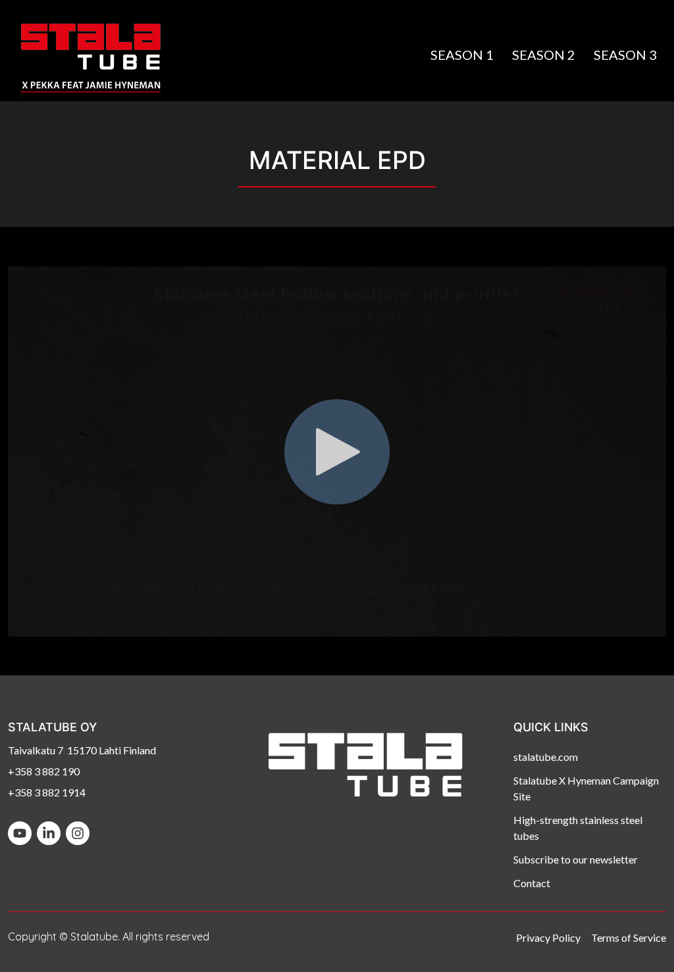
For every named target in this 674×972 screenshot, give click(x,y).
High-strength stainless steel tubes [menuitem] (577, 828)
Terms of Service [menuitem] (628, 937)
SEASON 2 (543, 54)
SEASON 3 (625, 54)
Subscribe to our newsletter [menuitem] (575, 859)
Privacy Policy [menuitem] (548, 937)
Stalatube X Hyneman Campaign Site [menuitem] (586, 788)
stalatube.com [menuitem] (545, 756)
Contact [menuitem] (531, 883)
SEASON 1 (462, 54)
